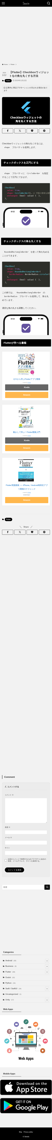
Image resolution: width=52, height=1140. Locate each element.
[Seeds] (26, 3)
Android (10, 961)
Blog (20, 1132)
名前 (7, 827)
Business (11, 966)
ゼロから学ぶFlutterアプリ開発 (26, 379)
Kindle (27, 387)
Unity (9, 1000)
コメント (9, 795)
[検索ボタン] (48, 3)
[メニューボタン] (3, 3)
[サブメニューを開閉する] (47, 961)
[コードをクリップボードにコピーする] (47, 186)
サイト (7, 848)
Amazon (26, 395)
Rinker (29, 382)
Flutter (8, 80)
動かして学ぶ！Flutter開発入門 (26, 432)
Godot (10, 977)
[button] (7, 130)
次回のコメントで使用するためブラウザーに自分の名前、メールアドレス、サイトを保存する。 (27, 860)
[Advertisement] (26, 36)
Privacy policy (28, 1132)
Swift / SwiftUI (13, 989)
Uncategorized (13, 994)
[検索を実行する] (47, 887)
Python (10, 983)
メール (8, 837)
